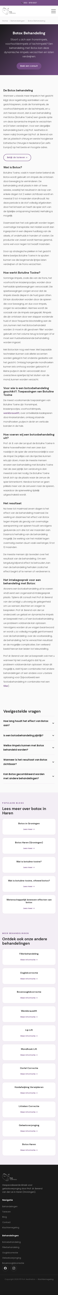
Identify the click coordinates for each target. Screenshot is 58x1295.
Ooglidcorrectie (10, 1252)
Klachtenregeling (10, 1227)
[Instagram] (14, 1268)
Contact (6, 1222)
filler (5, 686)
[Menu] (53, 11)
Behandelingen (18, 20)
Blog (4, 1217)
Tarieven (6, 1211)
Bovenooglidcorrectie (13, 1263)
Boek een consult (29, 66)
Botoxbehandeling (11, 1242)
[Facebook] (5, 1268)
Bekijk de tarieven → (17, 157)
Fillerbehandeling (10, 1247)
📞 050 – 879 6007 (29, 3)
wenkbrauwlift (11, 413)
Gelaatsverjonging (11, 1257)
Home (5, 20)
